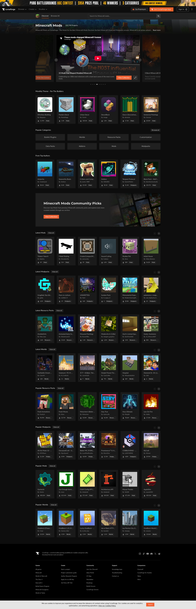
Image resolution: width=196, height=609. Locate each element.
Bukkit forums (90, 586)
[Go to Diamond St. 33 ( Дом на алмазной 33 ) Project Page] (151, 367)
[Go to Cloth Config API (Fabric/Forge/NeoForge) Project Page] (87, 484)
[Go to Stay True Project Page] (108, 406)
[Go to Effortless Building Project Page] (45, 109)
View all (51, 233)
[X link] (155, 553)
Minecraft (39, 573)
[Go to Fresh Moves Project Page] (66, 406)
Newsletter (89, 579)
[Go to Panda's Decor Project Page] (66, 109)
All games (38, 569)
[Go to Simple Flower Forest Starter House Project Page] (108, 367)
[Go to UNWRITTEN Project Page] (87, 290)
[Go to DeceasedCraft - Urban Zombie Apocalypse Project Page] (66, 445)
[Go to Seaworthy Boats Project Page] (66, 174)
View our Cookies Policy (107, 606)
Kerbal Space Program (42, 586)
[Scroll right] (158, 233)
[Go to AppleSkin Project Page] (151, 484)
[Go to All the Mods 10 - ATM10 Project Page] (45, 445)
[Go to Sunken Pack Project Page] (108, 290)
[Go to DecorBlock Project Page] (108, 109)
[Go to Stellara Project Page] (108, 174)
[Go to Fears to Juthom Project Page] (66, 290)
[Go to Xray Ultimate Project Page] (129, 406)
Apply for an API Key (67, 579)
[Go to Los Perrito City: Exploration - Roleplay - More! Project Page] (129, 523)
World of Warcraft (41, 576)
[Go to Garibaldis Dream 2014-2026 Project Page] (45, 367)
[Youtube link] (147, 553)
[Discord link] (151, 553)
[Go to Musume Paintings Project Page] (87, 328)
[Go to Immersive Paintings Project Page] (151, 109)
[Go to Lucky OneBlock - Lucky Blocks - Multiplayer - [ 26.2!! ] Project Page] (87, 523)
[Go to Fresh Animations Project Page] (45, 406)
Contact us (115, 576)
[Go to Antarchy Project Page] (45, 174)
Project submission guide (69, 573)
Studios (42, 9)
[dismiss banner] (193, 3)
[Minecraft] (38, 16)
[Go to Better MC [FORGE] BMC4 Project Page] (87, 445)
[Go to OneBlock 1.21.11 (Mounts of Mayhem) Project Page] (66, 523)
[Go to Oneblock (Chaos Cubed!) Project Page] (45, 523)
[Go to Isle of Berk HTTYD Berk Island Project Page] (108, 523)
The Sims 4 (39, 579)
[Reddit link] (159, 553)
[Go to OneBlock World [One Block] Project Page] (151, 523)
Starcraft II (39, 583)
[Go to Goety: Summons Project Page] (151, 328)
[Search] (158, 16)
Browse (21, 9)
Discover (45, 16)
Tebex (139, 576)
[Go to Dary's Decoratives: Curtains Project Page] (129, 109)
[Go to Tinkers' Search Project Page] (45, 251)
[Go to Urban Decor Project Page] (87, 109)
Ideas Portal (90, 573)
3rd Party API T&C (67, 583)
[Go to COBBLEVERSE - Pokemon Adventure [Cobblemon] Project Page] (129, 445)
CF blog (88, 576)
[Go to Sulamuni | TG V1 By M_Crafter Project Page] (66, 367)
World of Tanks (40, 593)
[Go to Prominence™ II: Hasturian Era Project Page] (108, 445)
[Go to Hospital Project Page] (129, 367)
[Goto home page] (9, 9)
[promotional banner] (98, 3)
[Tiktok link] (144, 553)
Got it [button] (150, 604)
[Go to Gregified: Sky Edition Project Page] (45, 290)
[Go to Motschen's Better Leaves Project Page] (87, 406)
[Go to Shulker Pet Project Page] (129, 251)
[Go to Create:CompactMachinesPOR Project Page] (87, 251)
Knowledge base (117, 569)
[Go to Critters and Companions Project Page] (87, 174)
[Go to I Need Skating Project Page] (66, 251)
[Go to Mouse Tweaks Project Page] (129, 484)
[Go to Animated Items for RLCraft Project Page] (66, 328)
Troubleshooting (117, 573)
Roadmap (89, 583)
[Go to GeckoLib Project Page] (45, 484)
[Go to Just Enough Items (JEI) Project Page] (66, 484)
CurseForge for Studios (144, 573)
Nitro (139, 579)
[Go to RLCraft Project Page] (151, 445)
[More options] (192, 9)
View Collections (51, 217)
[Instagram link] (140, 553)
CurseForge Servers (92, 589)
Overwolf (140, 569)
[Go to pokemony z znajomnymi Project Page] (151, 290)
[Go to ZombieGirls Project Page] (45, 328)
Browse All (55, 16)
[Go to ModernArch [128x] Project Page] (108, 328)
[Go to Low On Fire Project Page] (151, 406)
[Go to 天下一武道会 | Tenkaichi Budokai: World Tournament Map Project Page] (87, 367)
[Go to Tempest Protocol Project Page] (129, 174)
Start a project (65, 569)
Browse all (155, 130)
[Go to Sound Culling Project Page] (108, 251)
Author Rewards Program (69, 576)
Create (31, 9)
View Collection (124, 78)
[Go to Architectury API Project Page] (108, 484)
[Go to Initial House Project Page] (151, 251)
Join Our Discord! (92, 569)
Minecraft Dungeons (42, 589)
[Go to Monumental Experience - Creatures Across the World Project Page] (129, 290)
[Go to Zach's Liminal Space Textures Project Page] (129, 328)
